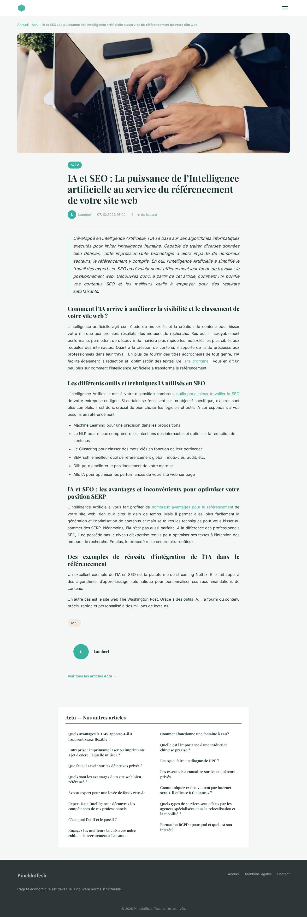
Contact (283, 874)
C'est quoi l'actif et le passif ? (92, 819)
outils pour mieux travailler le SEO (207, 393)
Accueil (23, 25)
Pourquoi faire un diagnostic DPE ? (189, 760)
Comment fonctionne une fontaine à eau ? (194, 733)
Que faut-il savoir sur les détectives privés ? (105, 765)
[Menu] (285, 8)
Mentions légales (258, 874)
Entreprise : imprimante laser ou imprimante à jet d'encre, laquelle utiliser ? (106, 752)
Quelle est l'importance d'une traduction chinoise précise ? (194, 747)
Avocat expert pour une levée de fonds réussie (106, 792)
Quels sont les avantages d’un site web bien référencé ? (104, 779)
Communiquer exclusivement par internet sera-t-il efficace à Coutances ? (195, 790)
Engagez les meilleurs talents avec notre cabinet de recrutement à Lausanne (102, 833)
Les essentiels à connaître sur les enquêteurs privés (197, 774)
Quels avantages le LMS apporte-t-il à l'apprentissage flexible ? (100, 736)
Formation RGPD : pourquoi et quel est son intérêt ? (196, 827)
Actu (35, 25)
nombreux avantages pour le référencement (192, 507)
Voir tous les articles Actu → (92, 676)
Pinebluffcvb (31, 875)
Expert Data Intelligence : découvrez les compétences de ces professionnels (101, 806)
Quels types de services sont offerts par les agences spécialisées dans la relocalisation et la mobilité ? (197, 808)
